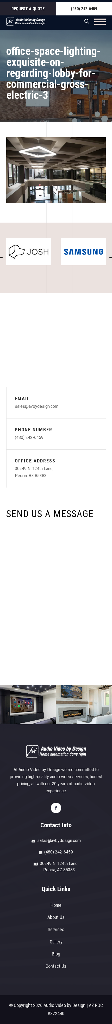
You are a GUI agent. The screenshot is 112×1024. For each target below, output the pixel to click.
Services (56, 929)
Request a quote (28, 8)
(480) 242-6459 (84, 8)
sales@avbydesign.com (36, 406)
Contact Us (56, 966)
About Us (56, 917)
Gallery (56, 941)
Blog (56, 954)
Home (56, 905)
